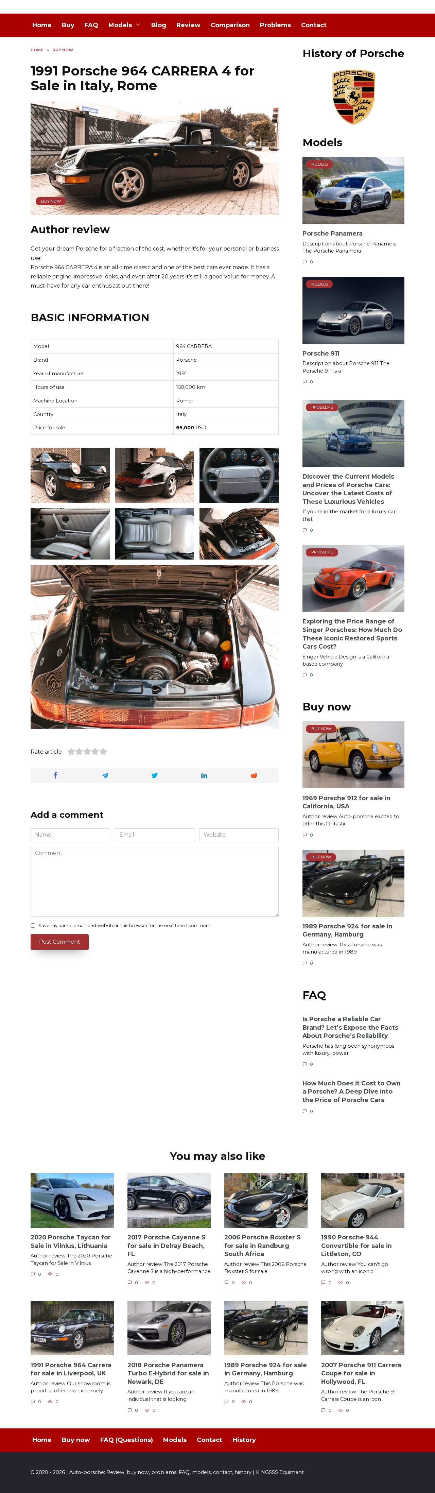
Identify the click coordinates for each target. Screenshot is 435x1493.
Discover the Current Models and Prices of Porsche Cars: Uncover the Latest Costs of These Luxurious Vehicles (348, 489)
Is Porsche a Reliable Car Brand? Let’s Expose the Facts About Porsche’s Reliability (350, 1027)
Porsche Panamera (332, 233)
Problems (275, 25)
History (244, 1440)
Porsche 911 (321, 353)
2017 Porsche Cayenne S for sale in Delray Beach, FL (166, 1245)
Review (188, 25)
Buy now (51, 201)
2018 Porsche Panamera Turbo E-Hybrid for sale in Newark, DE (168, 1373)
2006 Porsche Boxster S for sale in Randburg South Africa (262, 1245)
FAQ (91, 25)
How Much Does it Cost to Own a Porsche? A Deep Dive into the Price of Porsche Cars (351, 1091)
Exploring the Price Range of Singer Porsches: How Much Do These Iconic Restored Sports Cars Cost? (352, 634)
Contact (314, 25)
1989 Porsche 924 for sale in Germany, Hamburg (347, 930)
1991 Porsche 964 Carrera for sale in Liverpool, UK (71, 1369)
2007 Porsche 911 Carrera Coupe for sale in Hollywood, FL (361, 1373)
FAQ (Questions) (126, 1440)
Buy (68, 25)
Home (42, 25)
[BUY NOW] (353, 784)
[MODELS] (353, 220)
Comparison (230, 25)
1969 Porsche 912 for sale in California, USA (346, 802)
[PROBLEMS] (353, 463)
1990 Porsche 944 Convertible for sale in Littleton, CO (356, 1245)
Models (120, 25)
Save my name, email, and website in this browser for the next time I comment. (124, 925)
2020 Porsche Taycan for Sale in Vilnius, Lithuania (71, 1241)
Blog (158, 25)
